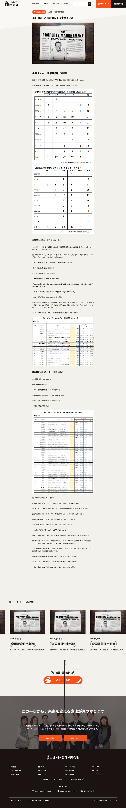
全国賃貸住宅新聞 (40, 12)
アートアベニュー (58, 779)
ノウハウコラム (15, 774)
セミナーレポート (69, 770)
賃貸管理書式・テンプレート (67, 791)
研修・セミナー (42, 770)
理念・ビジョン (42, 767)
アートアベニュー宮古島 (75, 779)
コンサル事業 (95, 767)
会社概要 (13, 767)
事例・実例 (56, 3)
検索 (89, 3)
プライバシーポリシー (16, 801)
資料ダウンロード (75, 738)
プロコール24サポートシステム (43, 791)
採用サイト (45, 779)
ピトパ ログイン (87, 791)
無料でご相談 (50, 738)
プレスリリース (42, 774)
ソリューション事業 (16, 770)
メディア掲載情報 (69, 774)
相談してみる (63, 680)
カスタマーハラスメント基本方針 (40, 801)
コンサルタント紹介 (70, 767)
